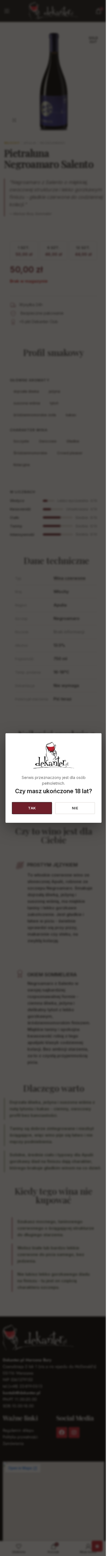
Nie (75, 808)
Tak (32, 808)
